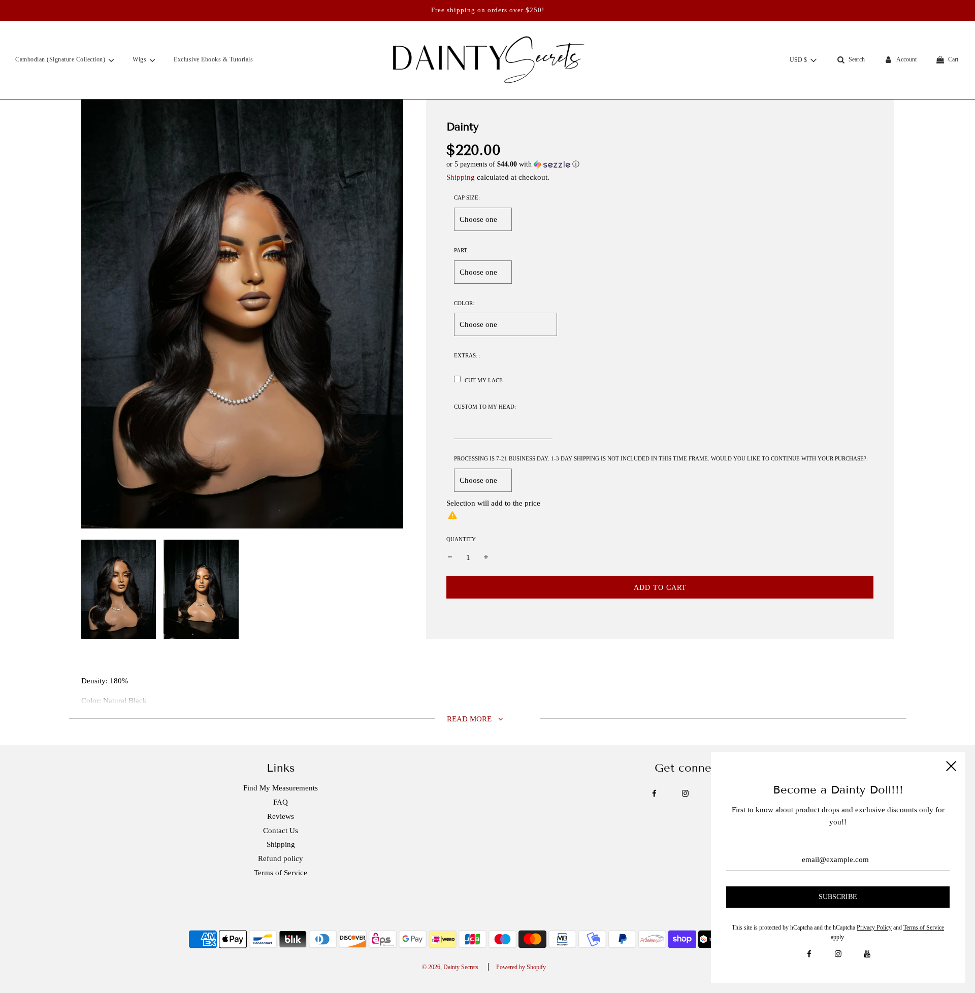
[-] (449, 557)
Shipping (460, 177)
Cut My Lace (484, 380)
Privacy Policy (874, 927)
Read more (470, 719)
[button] (659, 164)
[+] (486, 557)
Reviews (280, 816)
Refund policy (280, 858)
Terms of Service (280, 873)
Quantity (461, 539)
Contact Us (280, 830)
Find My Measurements (280, 788)
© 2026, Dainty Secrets (450, 967)
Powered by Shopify (521, 967)
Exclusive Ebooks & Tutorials (213, 59)
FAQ (280, 802)
